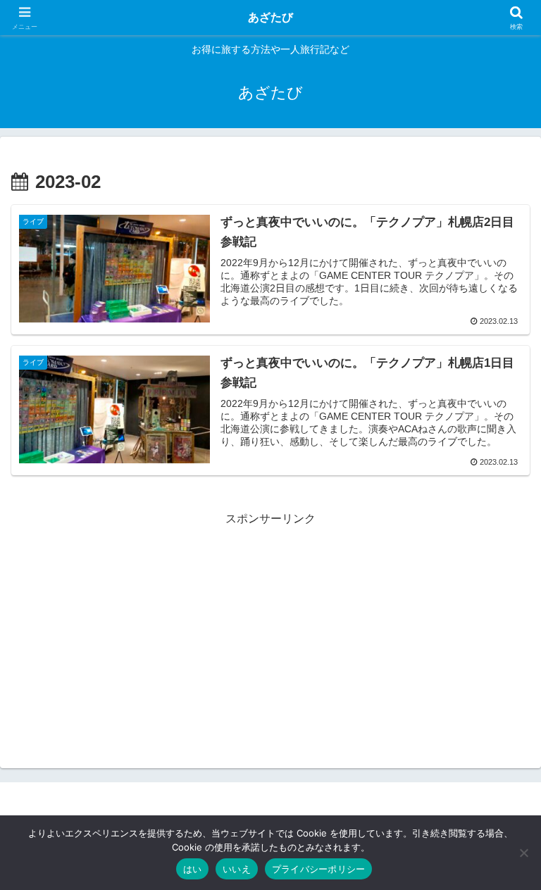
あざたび (270, 17)
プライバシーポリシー (319, 869)
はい (192, 869)
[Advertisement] (270, 628)
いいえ (237, 869)
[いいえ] (523, 853)
